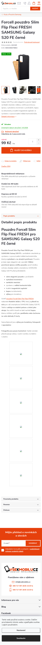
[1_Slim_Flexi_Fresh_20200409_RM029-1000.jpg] (21, 392)
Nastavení (21, 630)
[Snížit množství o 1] (38, 143)
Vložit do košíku (23, 150)
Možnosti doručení (12, 131)
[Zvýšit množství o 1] (38, 140)
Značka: (5, 166)
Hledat (35, 9)
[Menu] (39, 3)
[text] (24, 3)
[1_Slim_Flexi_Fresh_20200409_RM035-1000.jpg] (21, 440)
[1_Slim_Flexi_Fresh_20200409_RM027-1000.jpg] (21, 343)
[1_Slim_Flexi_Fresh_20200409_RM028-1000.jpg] (21, 367)
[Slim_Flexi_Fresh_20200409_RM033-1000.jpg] (21, 416)
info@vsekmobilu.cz (22, 582)
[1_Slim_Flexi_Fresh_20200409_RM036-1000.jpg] (21, 465)
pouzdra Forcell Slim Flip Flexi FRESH (20, 299)
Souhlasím (21, 638)
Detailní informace (7, 116)
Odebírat (33, 543)
